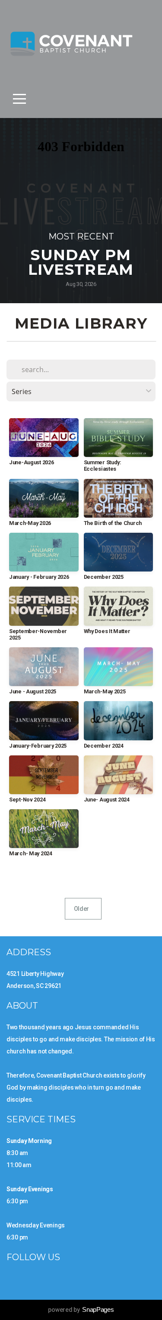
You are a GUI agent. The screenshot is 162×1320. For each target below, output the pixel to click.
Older (83, 908)
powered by (81, 1309)
